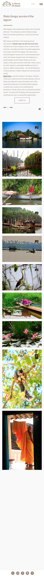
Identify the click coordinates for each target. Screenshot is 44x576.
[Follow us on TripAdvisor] (17, 573)
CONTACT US (22, 100)
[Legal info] (13, 573)
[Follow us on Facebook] (22, 573)
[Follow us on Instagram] (27, 573)
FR (32, 573)
